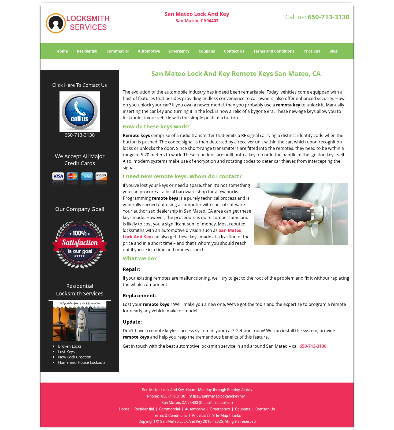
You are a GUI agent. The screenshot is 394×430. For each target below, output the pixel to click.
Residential (87, 51)
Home (62, 51)
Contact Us (234, 51)
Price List (311, 51)
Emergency (179, 51)
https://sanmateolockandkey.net (217, 396)
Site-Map (220, 415)
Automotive (149, 51)
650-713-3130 (329, 16)
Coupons (207, 51)
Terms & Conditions (170, 415)
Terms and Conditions (274, 51)
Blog (333, 51)
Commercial (117, 51)
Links (236, 415)
